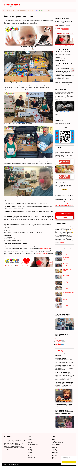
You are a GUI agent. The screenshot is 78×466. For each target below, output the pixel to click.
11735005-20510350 (64, 111)
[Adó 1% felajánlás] (58, 275)
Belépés (14, 0)
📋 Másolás (65, 28)
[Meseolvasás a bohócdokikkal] (58, 292)
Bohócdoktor (18, 250)
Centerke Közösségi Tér (45, 248)
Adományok (30, 452)
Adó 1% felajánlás (66, 275)
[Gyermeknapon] (58, 263)
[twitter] (72, 0)
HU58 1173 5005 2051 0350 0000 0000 (63, 116)
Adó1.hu (53, 439)
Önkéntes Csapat (66, 257)
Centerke (41, 10)
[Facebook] (70, 0)
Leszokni (29, 445)
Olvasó (12, 10)
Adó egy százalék (55, 450)
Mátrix (36, 10)
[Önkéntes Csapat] (58, 257)
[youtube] (73, 0)
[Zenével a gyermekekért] (58, 281)
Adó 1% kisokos (55, 447)
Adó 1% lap (54, 449)
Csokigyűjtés (54, 441)
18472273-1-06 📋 (28, 48)
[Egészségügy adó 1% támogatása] (58, 298)
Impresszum (6, 464)
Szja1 (53, 454)
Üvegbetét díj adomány (56, 458)
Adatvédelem (11, 464)
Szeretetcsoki (23, 10)
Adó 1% (4, 10)
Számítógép (30, 10)
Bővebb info (69, 460)
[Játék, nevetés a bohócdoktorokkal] (58, 252)
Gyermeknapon (65, 263)
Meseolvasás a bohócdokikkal (68, 292)
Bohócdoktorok (12, 4)
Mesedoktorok (30, 442)
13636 (53, 445)
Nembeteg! (30, 449)
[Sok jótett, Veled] (58, 287)
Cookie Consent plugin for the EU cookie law (69, 463)
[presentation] (58, 249)
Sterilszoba (30, 439)
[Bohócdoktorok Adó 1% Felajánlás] (58, 269)
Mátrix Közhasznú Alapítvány (41, 253)
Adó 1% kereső (55, 452)
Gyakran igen (58, 340)
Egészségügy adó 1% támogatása (66, 298)
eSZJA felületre (63, 56)
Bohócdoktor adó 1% (32, 441)
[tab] (58, 249)
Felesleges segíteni (59, 343)
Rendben (69, 462)
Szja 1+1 (53, 457)
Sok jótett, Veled (66, 287)
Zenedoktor (6, 250)
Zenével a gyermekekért (67, 281)
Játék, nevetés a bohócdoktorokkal (66, 252)
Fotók (17, 10)
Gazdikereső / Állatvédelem (33, 444)
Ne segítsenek (58, 344)
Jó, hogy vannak (58, 341)
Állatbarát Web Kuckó (56, 444)
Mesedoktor (47, 10)
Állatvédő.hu (30, 454)
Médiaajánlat (16, 464)
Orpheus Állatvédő (31, 457)
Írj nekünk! (62, 242)
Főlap (8, 10)
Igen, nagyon (58, 338)
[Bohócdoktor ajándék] (58, 304)
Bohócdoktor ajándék (67, 303)
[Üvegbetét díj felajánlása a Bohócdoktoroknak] (64, 136)
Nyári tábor (30, 455)
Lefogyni (29, 447)
